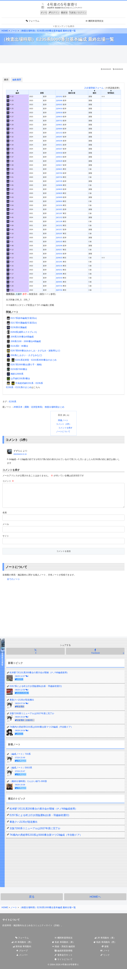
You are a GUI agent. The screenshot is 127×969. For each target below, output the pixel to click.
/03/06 (59, 100)
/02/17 (59, 250)
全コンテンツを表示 (64, 26)
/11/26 (59, 221)
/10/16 (59, 205)
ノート (106, 950)
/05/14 (59, 157)
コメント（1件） (63, 424)
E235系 (12, 401)
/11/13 (59, 133)
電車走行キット (64, 955)
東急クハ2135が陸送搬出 (23, 822)
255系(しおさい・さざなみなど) (26, 355)
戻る (32, 896)
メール (5, 524)
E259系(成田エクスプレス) (24, 332)
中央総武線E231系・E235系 (29, 383)
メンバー (23, 955)
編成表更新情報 (64, 950)
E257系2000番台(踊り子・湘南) (26, 364)
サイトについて (64, 959)
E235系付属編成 (19, 327)
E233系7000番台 (19, 369)
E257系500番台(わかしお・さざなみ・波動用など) (35, 350)
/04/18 (59, 153)
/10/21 (59, 209)
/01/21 (59, 237)
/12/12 (59, 96)
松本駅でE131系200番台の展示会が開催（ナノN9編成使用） (43, 808)
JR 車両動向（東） (106, 937)
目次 (60, 415)
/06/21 (59, 169)
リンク (106, 955)
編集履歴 (16, 79)
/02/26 (59, 141)
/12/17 (59, 229)
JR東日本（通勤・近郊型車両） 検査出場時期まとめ (38, 407)
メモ (45, 12)
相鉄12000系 (17, 374)
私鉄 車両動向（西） (106, 942)
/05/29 (59, 161)
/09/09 (59, 197)
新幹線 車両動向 (23, 946)
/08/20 (59, 189)
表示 (6, 79)
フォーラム (23, 937)
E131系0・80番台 (19, 346)
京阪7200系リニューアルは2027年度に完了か (35, 828)
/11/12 (59, 217)
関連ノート (63, 420)
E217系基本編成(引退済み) (24, 318)
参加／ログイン (78, 12)
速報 (106, 946)
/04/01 (59, 282)
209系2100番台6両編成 (22, 336)
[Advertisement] (63, 54)
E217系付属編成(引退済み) (24, 322)
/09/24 (59, 201)
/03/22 (59, 104)
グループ (23, 950)
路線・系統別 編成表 (64, 946)
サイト (5, 536)
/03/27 (59, 149)
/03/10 (59, 254)
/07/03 (59, 173)
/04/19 (59, 108)
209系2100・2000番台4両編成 (26, 341)
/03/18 (59, 278)
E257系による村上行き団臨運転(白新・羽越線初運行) (39, 815)
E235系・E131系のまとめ (18, 387)
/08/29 (59, 193)
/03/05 (59, 274)
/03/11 (59, 145)
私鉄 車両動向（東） (64, 942)
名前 (4, 512)
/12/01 (59, 262)
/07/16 (59, 177)
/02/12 (59, 270)
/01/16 (59, 266)
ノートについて (63, 431)
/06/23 (59, 258)
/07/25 (59, 181)
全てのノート (13, 579)
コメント (8, 481)
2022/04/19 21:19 (19, 454)
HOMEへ (95, 896)
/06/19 (59, 117)
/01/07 (59, 233)
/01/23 (59, 241)
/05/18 (59, 112)
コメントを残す (65, 428)
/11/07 (59, 213)
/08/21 (59, 125)
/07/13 (59, 121)
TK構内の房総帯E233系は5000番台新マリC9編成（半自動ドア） (46, 835)
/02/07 (59, 137)
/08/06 (59, 185)
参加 (65, 12)
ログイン (55, 12)
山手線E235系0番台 (20, 378)
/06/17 (59, 165)
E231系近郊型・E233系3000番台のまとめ (36, 360)
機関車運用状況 (64, 937)
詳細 (57, 925)
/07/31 (59, 290)
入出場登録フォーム (94, 88)
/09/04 (59, 129)
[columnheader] (17, 92)
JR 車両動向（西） (23, 942)
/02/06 (59, 246)
